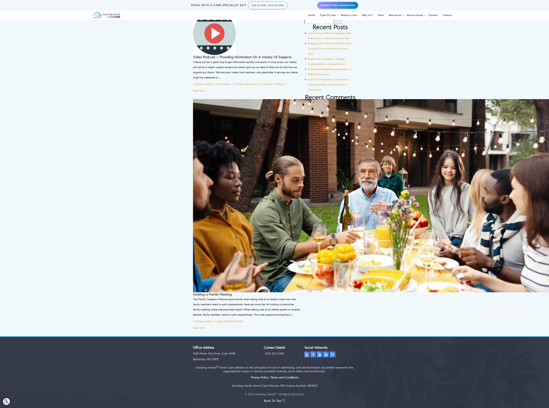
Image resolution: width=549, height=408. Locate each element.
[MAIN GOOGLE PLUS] (308, 355)
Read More (199, 91)
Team (381, 15)
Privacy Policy (259, 377)
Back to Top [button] (273, 401)
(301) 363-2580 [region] (274, 353)
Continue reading (240, 84)
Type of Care (328, 15)
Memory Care (349, 15)
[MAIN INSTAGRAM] (333, 355)
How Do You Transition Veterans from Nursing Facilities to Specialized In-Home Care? (328, 85)
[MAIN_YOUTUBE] (320, 355)
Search (338, 21)
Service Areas (414, 15)
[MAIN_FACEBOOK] (313, 355)
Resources (395, 15)
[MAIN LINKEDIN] (327, 355)
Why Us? (367, 15)
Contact (447, 15)
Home (311, 15)
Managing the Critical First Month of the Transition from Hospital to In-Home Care (329, 49)
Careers (433, 15)
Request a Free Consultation (338, 5)
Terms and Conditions (284, 377)
